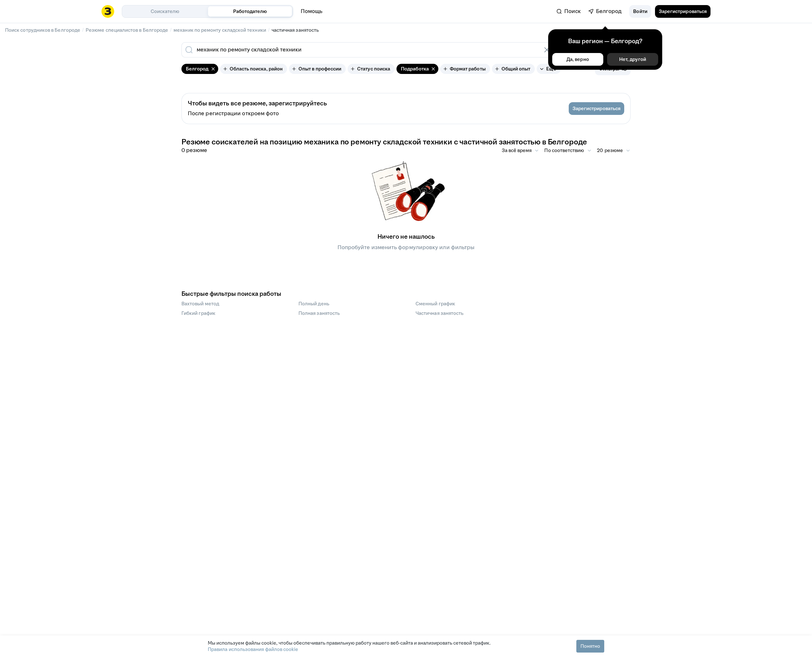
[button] (640, 11)
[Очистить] (546, 49)
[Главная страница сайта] (108, 11)
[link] (569, 11)
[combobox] (361, 50)
